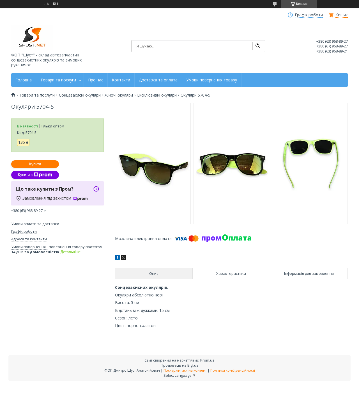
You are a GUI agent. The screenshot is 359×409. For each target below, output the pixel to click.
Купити (35, 164)
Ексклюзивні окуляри (157, 95)
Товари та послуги (58, 80)
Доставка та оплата (158, 80)
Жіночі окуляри (119, 95)
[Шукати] (257, 46)
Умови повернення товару (211, 80)
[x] (123, 258)
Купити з (25, 175)
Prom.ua (207, 360)
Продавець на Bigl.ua (180, 365)
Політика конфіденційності (232, 370)
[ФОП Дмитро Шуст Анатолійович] (32, 37)
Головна (23, 80)
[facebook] (117, 258)
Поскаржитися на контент (185, 370)
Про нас (95, 80)
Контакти (121, 80)
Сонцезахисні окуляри (80, 95)
